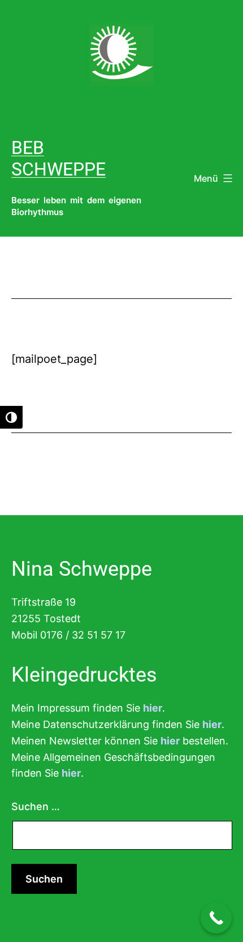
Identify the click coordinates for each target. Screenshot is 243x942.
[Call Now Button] (216, 918)
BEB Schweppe (58, 158)
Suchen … (35, 806)
